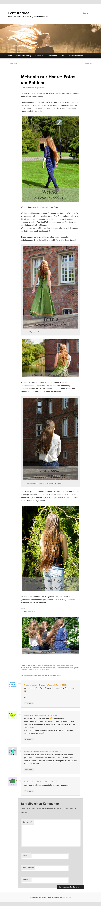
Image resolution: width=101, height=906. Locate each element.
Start (10, 55)
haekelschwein (52, 55)
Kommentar (28, 822)
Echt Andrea (18, 12)
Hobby (53, 667)
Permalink (45, 670)
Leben (63, 55)
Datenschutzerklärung (23, 55)
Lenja (26, 715)
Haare (48, 667)
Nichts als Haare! (67, 665)
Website (25, 879)
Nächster (89, 64)
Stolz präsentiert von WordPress (59, 897)
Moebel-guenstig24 (30, 685)
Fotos (53, 665)
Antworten (29, 703)
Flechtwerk (39, 55)
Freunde (43, 667)
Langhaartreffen (62, 667)
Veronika (27, 751)
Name (25, 855)
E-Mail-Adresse (28, 867)
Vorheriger (12, 64)
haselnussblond (27, 385)
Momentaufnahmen (76, 55)
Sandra (26, 782)
